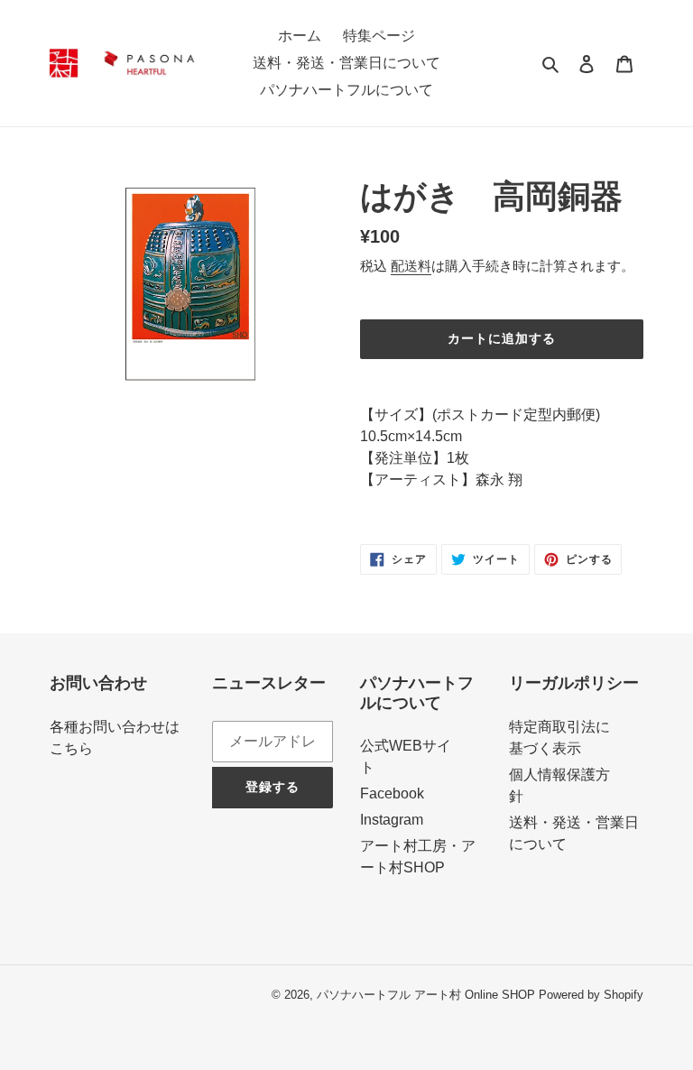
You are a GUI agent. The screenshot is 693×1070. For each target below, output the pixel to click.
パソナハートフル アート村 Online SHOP (426, 994)
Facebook (392, 793)
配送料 (411, 265)
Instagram (391, 819)
